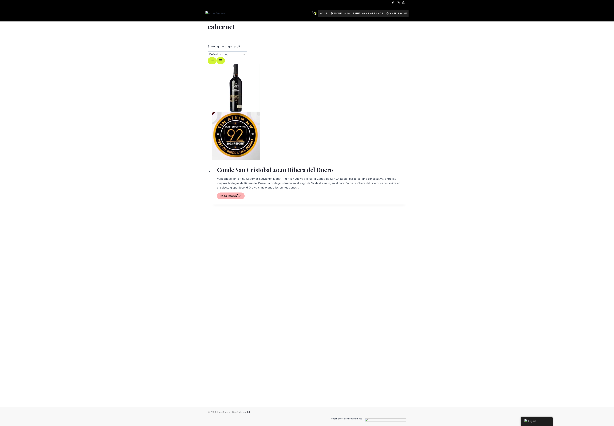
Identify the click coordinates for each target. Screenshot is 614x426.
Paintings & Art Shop (368, 13)
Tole (249, 412)
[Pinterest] (403, 2)
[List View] (220, 60)
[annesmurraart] (392, 2)
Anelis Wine (398, 13)
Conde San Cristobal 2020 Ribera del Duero (275, 169)
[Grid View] (212, 60)
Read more (228, 195)
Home (323, 13)
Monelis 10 (342, 13)
